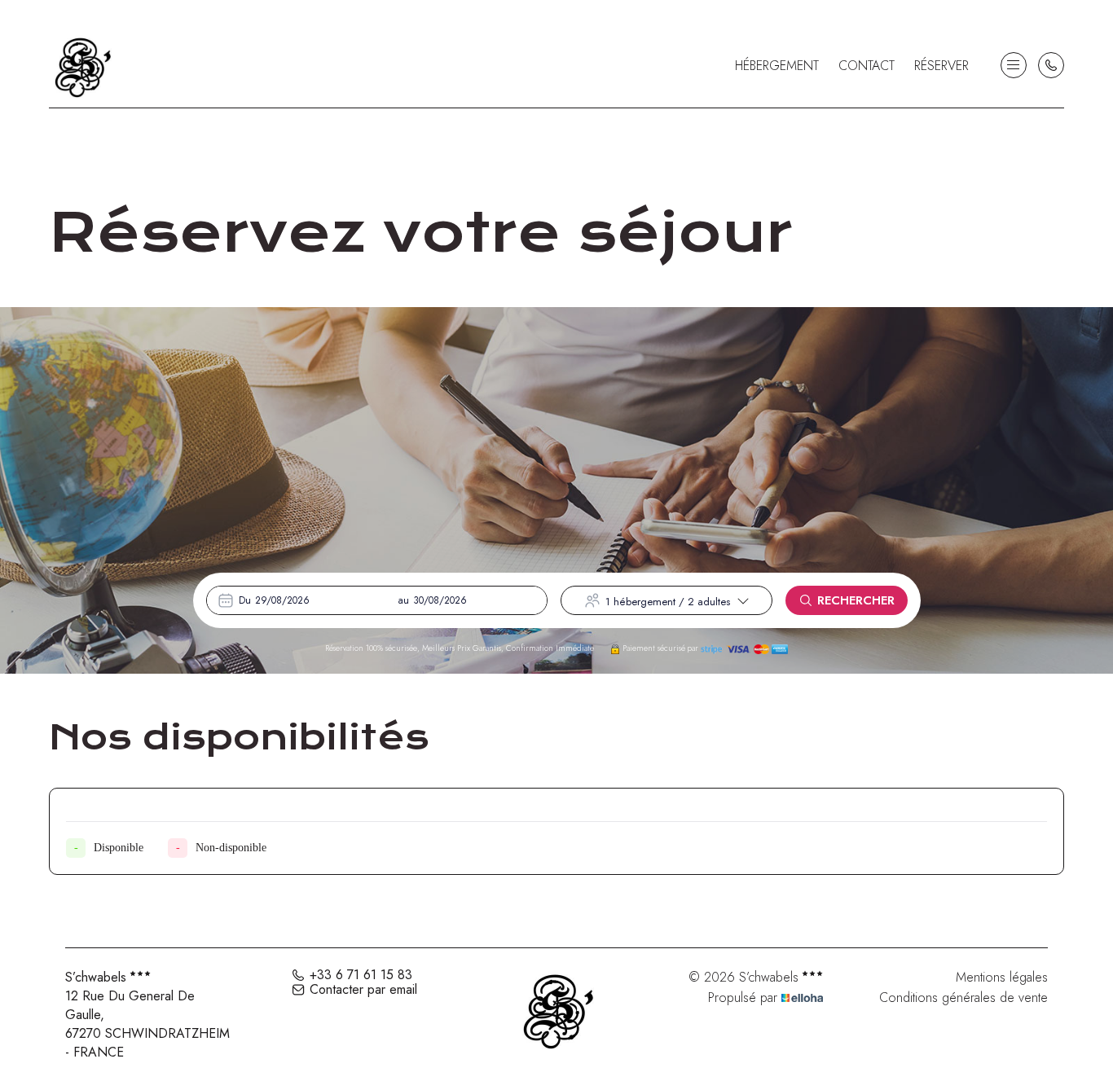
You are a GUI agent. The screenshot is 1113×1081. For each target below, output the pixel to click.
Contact (866, 65)
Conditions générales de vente (963, 997)
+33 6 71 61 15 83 (361, 975)
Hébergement (777, 65)
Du (245, 600)
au (403, 600)
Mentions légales (1002, 977)
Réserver (941, 65)
